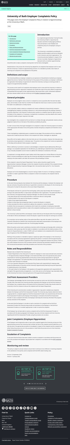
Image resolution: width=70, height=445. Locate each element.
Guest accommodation (31, 433)
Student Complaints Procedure (43, 93)
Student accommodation (32, 431)
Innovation (44, 4)
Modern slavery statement (55, 420)
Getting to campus (9, 429)
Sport (50, 4)
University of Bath (4, 2)
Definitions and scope (15, 41)
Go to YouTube (31, 408)
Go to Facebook (3, 408)
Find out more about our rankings (35, 388)
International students (31, 424)
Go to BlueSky (6, 408)
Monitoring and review (15, 56)
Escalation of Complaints (16, 54)
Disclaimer (51, 416)
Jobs (26, 435)
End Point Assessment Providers (18, 49)
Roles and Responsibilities (16, 47)
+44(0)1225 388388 (7, 427)
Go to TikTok (21, 408)
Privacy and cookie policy (55, 422)
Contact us (28, 416)
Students (51, 2)
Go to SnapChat (17, 408)
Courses (31, 4)
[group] (24, 373)
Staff (45, 2)
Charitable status (6, 440)
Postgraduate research (31, 422)
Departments (56, 4)
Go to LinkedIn (14, 408)
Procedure (12, 45)
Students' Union (29, 429)
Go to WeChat (24, 408)
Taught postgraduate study (33, 420)
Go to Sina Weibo (28, 408)
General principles (14, 43)
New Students (59, 2)
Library (27, 427)
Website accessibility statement (57, 427)
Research (37, 4)
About (63, 4)
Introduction (13, 38)
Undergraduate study (31, 418)
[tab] (27, 383)
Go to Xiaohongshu (35, 408)
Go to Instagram (10, 408)
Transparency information (55, 424)
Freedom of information (55, 418)
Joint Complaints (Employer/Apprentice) (20, 52)
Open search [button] (67, 4)
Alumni (67, 2)
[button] (24, 383)
